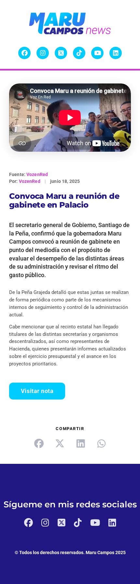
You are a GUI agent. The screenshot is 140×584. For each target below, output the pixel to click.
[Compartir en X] (59, 444)
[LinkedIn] (115, 53)
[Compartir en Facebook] (39, 444)
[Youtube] (97, 53)
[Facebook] (24, 53)
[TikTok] (79, 53)
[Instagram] (42, 53)
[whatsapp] (101, 444)
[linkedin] (80, 444)
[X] (61, 53)
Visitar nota (37, 391)
